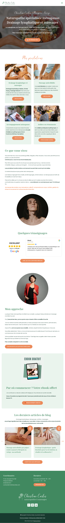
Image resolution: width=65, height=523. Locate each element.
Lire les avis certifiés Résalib (32, 260)
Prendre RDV (39, 484)
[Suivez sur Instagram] (32, 505)
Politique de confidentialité (35, 518)
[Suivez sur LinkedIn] (36, 505)
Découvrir (18, 98)
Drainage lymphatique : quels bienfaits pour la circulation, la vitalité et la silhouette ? (46, 450)
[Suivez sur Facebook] (28, 505)
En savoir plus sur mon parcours (18, 346)
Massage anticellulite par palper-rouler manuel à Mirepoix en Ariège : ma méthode (17, 450)
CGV (44, 518)
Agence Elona (36, 521)
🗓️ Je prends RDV (32, 39)
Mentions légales (24, 518)
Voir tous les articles (32, 461)
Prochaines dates (47, 139)
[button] (62, 441)
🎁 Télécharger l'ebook (32, 402)
